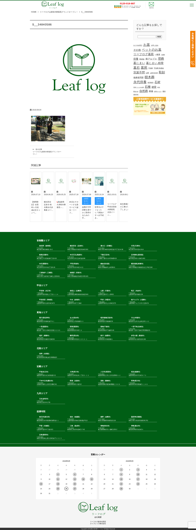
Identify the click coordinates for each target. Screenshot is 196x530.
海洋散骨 (150, 82)
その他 (137, 50)
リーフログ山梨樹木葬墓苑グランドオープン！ (59, 12)
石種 (148, 86)
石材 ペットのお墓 (138, 87)
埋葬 (161, 58)
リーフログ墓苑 (143, 54)
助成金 (142, 59)
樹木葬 (149, 77)
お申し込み (154, 45)
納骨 (154, 87)
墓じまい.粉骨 (155, 63)
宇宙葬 (150, 68)
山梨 (147, 73)
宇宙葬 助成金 (159, 68)
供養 (135, 58)
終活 (158, 87)
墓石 (136, 67)
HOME (34, 12)
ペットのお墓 (151, 49)
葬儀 (151, 91)
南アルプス (151, 59)
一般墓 (157, 54)
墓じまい (139, 63)
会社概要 (98, 517)
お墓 (146, 45)
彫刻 (162, 72)
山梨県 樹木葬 (154, 73)
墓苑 (144, 67)
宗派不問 (139, 72)
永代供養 (140, 82)
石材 (157, 82)
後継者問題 (138, 77)
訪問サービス (158, 91)
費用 (164, 91)
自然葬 (143, 90)
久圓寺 (163, 54)
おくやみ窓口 (137, 45)
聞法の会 (135, 91)
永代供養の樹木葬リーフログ (95, 529)
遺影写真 (135, 94)
